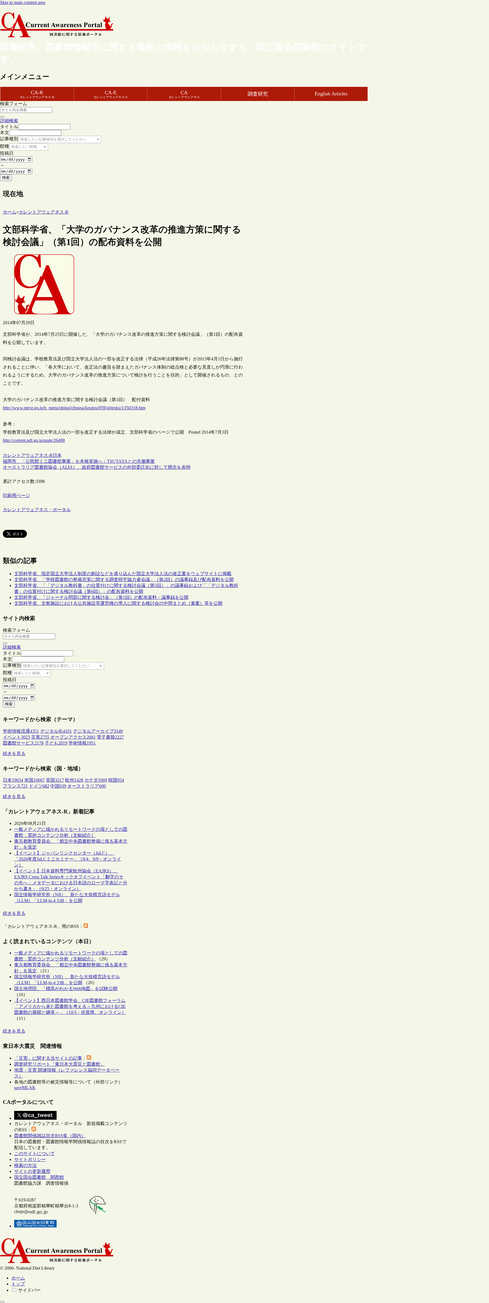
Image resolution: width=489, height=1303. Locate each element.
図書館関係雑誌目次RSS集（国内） (50, 1135)
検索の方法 (25, 1165)
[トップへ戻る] (2, 1302)
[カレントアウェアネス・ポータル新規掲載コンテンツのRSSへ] (33, 1129)
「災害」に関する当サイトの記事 (48, 1058)
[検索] (2, 117)
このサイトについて (34, 1153)
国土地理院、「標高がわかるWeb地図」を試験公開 (65, 988)
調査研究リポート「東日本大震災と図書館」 (59, 1064)
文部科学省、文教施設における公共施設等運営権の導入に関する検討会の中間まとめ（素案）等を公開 (118, 603)
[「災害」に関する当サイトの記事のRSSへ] (89, 1058)
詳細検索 (9, 120)
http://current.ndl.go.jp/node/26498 (34, 440)
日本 (57, 455)
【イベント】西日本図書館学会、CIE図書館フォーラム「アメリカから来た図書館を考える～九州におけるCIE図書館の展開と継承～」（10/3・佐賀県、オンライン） (70, 1006)
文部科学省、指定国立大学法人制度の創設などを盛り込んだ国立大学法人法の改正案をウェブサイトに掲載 (122, 573)
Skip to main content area (22, 2)
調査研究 (258, 94)
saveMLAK (25, 1087)
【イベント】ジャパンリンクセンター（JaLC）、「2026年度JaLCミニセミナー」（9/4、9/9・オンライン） (67, 859)
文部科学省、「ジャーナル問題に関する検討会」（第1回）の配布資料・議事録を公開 (101, 597)
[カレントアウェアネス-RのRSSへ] (85, 926)
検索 (6, 177)
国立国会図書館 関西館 (39, 1177)
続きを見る (14, 753)
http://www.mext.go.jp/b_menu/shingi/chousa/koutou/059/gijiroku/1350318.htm (74, 407)
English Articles (331, 93)
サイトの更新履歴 (32, 1171)
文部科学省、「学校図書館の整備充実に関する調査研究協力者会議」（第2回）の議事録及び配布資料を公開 (124, 579)
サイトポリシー (30, 1159)
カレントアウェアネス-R (28, 455)
